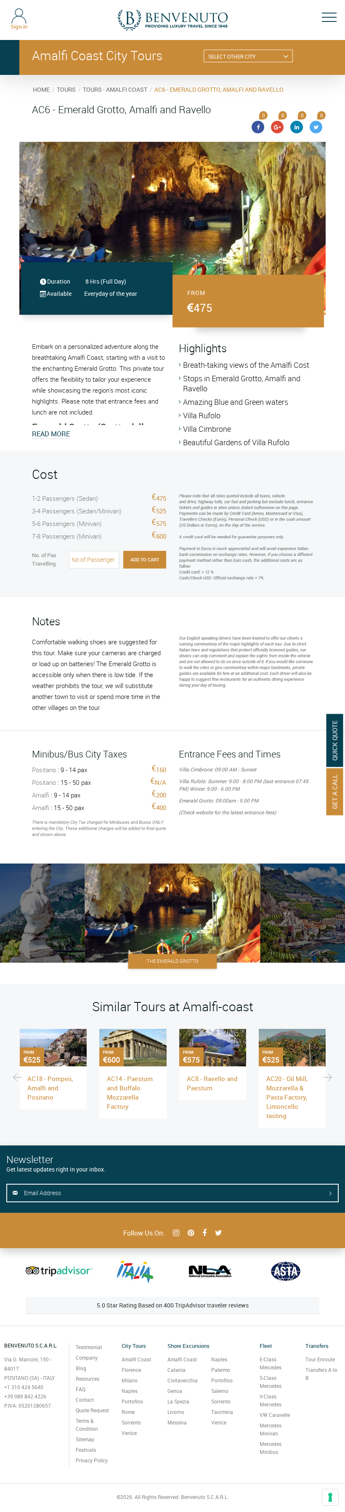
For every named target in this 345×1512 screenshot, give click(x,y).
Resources (87, 1378)
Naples (130, 1390)
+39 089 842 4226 (25, 1396)
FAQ (80, 1389)
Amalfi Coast (136, 1359)
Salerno (219, 1390)
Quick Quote (335, 740)
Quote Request (92, 1410)
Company (87, 1357)
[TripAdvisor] (59, 1271)
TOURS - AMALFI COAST (115, 89)
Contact (85, 1399)
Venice (129, 1433)
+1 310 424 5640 (23, 1387)
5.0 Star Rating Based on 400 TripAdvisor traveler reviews (173, 1305)
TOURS (66, 89)
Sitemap (85, 1439)
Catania (176, 1369)
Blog (81, 1368)
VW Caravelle (275, 1414)
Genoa (174, 1390)
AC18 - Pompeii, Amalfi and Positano (50, 1087)
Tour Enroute (320, 1359)
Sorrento (131, 1422)
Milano (130, 1380)
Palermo (220, 1369)
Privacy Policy (92, 1460)
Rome (128, 1411)
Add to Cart (144, 559)
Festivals (86, 1449)
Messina (177, 1422)
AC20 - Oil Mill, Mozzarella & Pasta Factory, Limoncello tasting (287, 1097)
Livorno (175, 1411)
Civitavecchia (182, 1380)
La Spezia (178, 1401)
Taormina (222, 1411)
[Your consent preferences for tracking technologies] (330, 1497)
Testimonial (89, 1347)
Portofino (132, 1401)
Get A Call (335, 791)
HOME (41, 89)
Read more (51, 433)
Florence (131, 1369)
